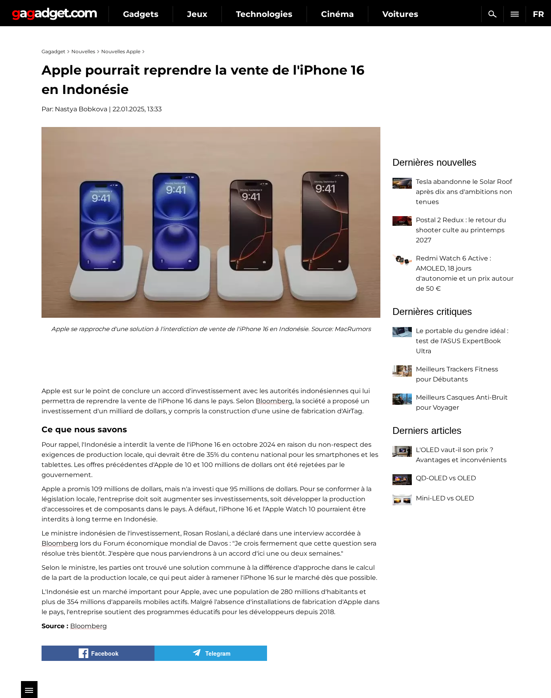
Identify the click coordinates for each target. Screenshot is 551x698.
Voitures (400, 14)
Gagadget (54, 10)
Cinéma (337, 14)
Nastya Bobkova (81, 109)
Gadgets (141, 14)
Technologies (264, 14)
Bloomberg (274, 401)
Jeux (197, 14)
